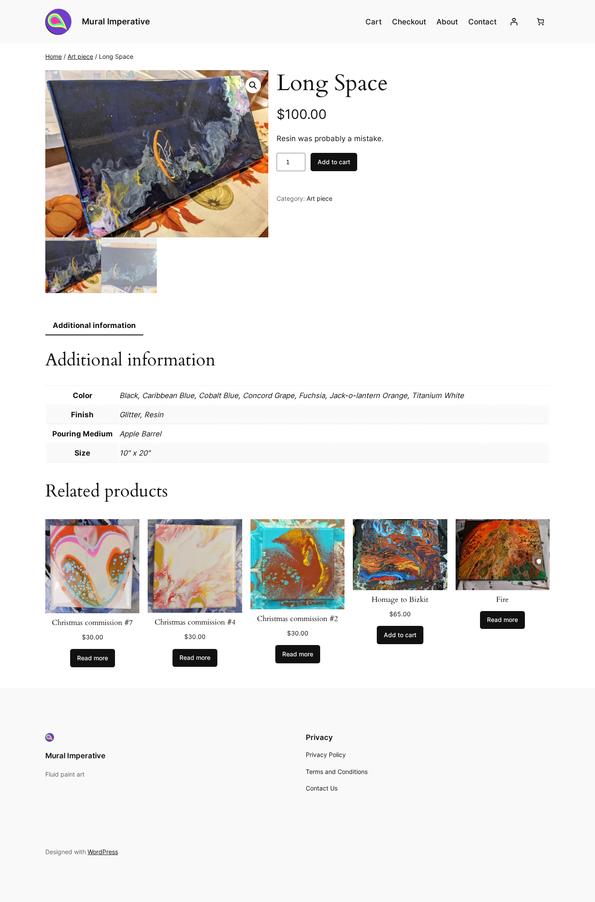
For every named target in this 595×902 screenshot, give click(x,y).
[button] (253, 85)
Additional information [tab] (94, 325)
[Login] (514, 22)
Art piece (80, 56)
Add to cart (334, 162)
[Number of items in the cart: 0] (540, 22)
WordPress (103, 851)
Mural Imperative (116, 21)
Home (53, 56)
